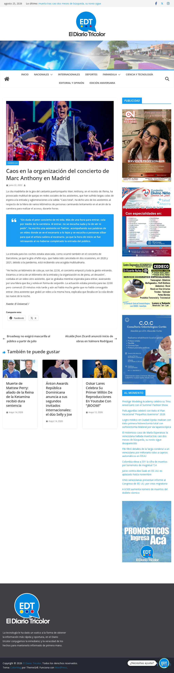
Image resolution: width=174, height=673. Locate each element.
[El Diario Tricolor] (7, 79)
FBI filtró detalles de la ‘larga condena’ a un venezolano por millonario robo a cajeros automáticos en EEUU (145, 452)
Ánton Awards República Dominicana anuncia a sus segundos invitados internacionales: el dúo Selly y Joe (59, 399)
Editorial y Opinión (71, 82)
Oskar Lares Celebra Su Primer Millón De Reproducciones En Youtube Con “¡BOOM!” (99, 394)
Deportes (91, 74)
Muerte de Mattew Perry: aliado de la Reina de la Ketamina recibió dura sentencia (20, 394)
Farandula (110, 74)
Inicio (25, 74)
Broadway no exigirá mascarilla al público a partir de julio (28, 338)
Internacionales (69, 74)
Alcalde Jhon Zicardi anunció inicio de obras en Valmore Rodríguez (89, 338)
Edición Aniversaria (102, 82)
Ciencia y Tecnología (139, 74)
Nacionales (41, 74)
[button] (51, 74)
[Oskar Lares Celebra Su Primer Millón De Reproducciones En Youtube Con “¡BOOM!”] (99, 362)
